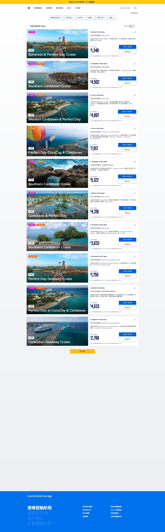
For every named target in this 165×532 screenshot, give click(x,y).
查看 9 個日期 (127, 303)
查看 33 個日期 (127, 145)
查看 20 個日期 (127, 112)
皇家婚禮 (85, 516)
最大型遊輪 (85, 513)
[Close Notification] (163, 2)
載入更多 (82, 351)
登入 (135, 8)
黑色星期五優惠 (87, 506)
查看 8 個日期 (127, 239)
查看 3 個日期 (127, 47)
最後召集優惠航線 (116, 506)
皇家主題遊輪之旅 (116, 516)
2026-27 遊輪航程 (116, 510)
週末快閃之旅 (86, 510)
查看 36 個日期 (127, 176)
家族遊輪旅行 (115, 513)
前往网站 (91, 2)
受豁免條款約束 (134, 13)
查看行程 (127, 52)
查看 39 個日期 (127, 78)
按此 (50, 496)
